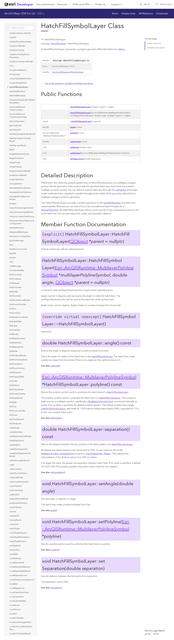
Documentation (45, 4)
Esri (48, 44)
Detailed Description (156, 47)
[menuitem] (115, 13)
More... (122, 49)
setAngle (74, 147)
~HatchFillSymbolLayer (80, 121)
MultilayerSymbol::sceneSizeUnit (57, 454)
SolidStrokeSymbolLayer (53, 409)
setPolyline (75, 153)
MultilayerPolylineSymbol (100, 401)
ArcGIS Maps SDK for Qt (19, 14)
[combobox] (20, 27)
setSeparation (76, 159)
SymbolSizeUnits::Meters (98, 454)
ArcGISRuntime (58, 44)
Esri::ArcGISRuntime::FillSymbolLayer (67, 72)
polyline (73, 133)
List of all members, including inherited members (69, 83)
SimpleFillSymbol (112, 203)
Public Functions (154, 43)
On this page (151, 38)
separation (75, 141)
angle (72, 127)
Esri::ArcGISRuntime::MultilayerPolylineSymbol (89, 377)
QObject (79, 241)
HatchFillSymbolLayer (80, 107)
